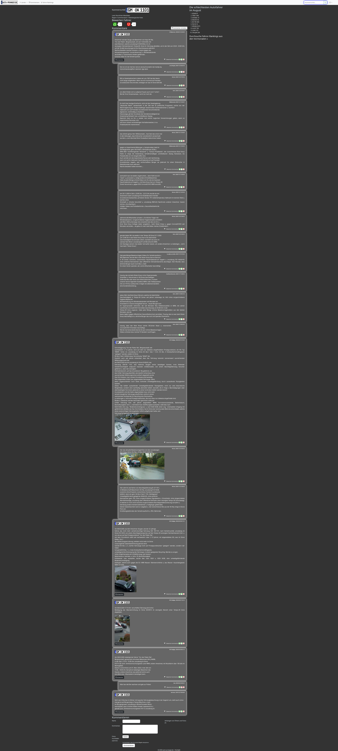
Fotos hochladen (115, 738)
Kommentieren (129, 745)
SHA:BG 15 (195, 18)
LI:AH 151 (195, 30)
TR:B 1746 (195, 16)
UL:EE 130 (195, 28)
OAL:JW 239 (196, 32)
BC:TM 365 (195, 22)
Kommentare (34, 2)
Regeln (140, 742)
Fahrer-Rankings (48, 2)
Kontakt (177, 750)
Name (114, 721)
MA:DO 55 (195, 20)
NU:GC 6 (195, 24)
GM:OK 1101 (122, 34)
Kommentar (116, 726)
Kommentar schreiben (180, 28)
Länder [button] (23, 2)
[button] (331, 2)
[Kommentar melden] (164, 59)
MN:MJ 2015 (196, 26)
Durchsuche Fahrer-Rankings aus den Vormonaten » (206, 37)
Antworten (120, 60)
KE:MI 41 (195, 13)
